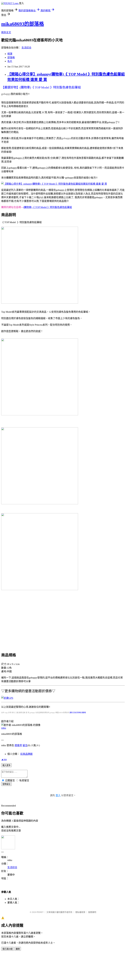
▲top (4, 759)
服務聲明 (92, 912)
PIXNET (40, 912)
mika (3, 728)
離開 (18, 949)
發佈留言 (6, 784)
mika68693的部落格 (22, 24)
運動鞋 (83, 712)
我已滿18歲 (7, 949)
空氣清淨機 (77, 712)
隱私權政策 (80, 912)
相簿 (9, 53)
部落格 (11, 57)
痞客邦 (18, 745)
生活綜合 (26, 47)
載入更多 (6, 765)
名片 (9, 61)
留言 (25, 745)
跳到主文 (6, 32)
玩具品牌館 (26, 754)
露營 (71, 712)
